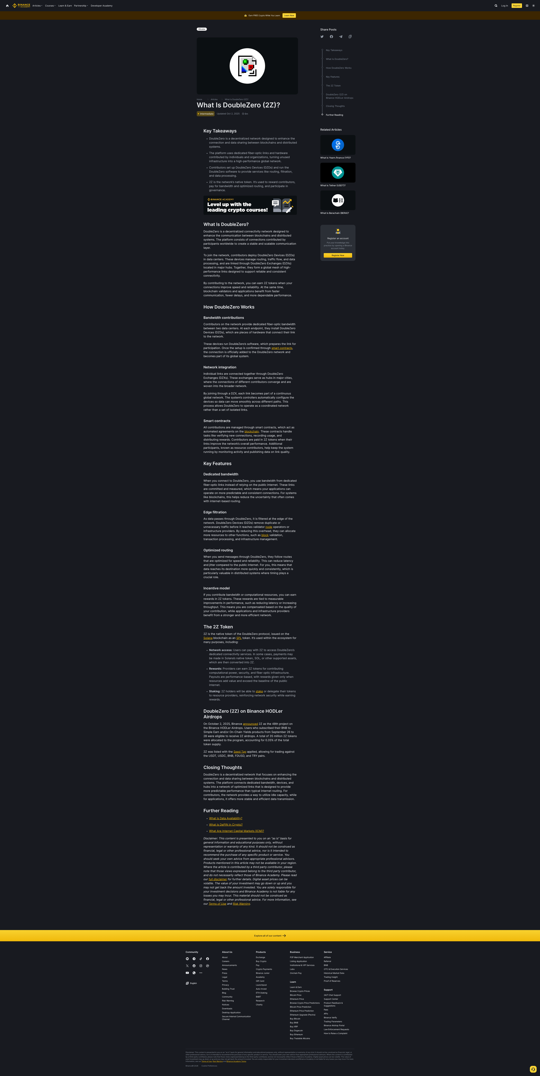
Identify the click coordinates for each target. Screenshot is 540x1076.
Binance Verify (330, 1017)
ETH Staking (261, 993)
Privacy (225, 985)
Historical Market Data (334, 973)
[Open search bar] (495, 5)
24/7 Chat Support (332, 995)
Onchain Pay (296, 973)
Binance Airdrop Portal (334, 1025)
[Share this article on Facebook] (331, 36)
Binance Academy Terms (236, 1061)
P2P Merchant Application (302, 957)
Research (260, 1000)
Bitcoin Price (295, 995)
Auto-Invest (261, 989)
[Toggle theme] (533, 5)
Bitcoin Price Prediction (300, 1007)
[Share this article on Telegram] (340, 36)
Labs (292, 969)
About (225, 957)
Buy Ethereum (296, 1034)
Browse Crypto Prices (300, 991)
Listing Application (298, 961)
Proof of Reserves (332, 981)
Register (517, 5)
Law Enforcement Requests (336, 1029)
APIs (326, 1013)
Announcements (229, 965)
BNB (326, 965)
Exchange (260, 957)
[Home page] (21, 5)
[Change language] (527, 5)
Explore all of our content (267, 935)
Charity (259, 1004)
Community (227, 996)
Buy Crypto (261, 961)
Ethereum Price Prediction (302, 1011)
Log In (504, 5)
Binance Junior (262, 973)
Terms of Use (207, 1061)
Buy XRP (294, 1026)
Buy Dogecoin (296, 1030)
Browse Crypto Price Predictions (305, 1003)
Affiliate (327, 957)
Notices (225, 1004)
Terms (225, 981)
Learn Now (289, 15)
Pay (257, 965)
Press (224, 973)
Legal (224, 977)
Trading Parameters (333, 1021)
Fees (326, 1009)
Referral (327, 961)
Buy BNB (294, 1022)
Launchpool (261, 985)
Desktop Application (231, 1012)
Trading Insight (331, 977)
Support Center (331, 999)
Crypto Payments (264, 969)
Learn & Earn (296, 987)
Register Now (338, 255)
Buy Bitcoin (295, 1018)
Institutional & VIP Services (302, 965)
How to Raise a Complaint (335, 1033)
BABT (258, 996)
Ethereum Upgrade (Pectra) (302, 1015)
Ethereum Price (297, 999)
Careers (225, 961)
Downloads (227, 1008)
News (224, 969)
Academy (260, 977)
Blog (224, 993)
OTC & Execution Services (336, 969)
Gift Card (260, 981)
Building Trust (228, 989)
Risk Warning (228, 1000)
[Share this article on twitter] (322, 36)
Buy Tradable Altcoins (300, 1038)
